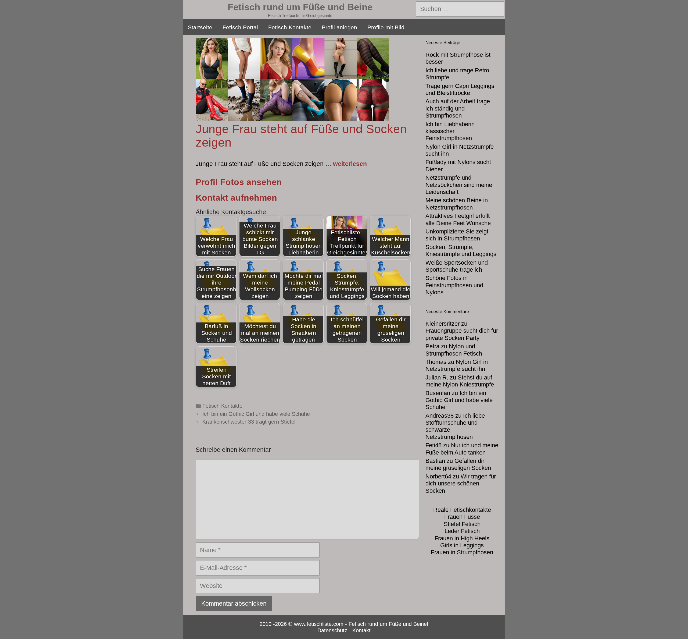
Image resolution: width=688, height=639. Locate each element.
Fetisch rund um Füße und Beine (300, 7)
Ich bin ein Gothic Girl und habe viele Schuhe (256, 414)
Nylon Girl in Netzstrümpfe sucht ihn (456, 365)
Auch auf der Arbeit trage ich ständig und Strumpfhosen (457, 108)
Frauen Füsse (462, 516)
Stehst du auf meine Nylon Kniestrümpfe (459, 381)
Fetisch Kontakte (289, 27)
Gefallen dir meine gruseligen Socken (458, 464)
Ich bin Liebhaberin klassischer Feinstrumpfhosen (450, 131)
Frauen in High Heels (462, 538)
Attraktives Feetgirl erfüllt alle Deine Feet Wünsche (458, 219)
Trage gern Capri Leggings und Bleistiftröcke (459, 89)
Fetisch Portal (240, 27)
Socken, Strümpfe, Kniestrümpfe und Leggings (460, 250)
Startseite (200, 27)
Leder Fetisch (462, 531)
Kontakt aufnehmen (236, 198)
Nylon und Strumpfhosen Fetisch (453, 350)
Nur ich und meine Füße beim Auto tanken (461, 449)
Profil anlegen (339, 27)
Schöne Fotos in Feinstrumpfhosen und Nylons (454, 285)
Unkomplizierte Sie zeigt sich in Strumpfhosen (456, 235)
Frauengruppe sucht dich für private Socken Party (461, 334)
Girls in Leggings (462, 545)
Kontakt (361, 630)
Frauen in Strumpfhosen (462, 552)
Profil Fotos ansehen (239, 182)
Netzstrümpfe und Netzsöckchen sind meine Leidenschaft (458, 184)
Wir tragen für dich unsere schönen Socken (460, 483)
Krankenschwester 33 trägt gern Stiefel (248, 422)
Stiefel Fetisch (462, 524)
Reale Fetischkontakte (462, 509)
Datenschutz (332, 630)
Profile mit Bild (385, 27)
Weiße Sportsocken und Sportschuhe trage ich (456, 266)
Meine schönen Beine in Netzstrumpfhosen (456, 204)
